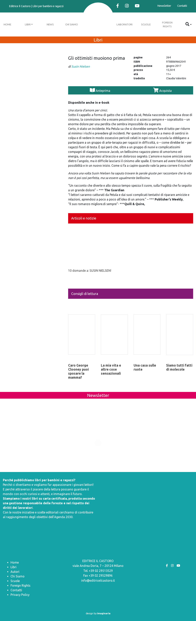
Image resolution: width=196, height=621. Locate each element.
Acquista (165, 90)
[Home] (98, 18)
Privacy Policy (20, 594)
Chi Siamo (71, 24)
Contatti (182, 5)
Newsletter (164, 5)
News (50, 24)
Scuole (146, 24)
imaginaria (103, 613)
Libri (28, 24)
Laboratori (124, 24)
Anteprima (103, 90)
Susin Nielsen (80, 66)
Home (15, 562)
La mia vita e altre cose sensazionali (111, 369)
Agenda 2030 (63, 517)
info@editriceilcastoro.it (98, 580)
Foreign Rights (167, 24)
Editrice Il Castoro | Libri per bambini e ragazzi (36, 6)
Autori (15, 571)
